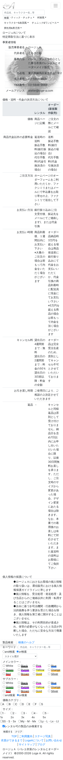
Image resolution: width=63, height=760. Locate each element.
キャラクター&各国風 (15, 22)
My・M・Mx (28, 721)
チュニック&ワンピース (44, 22)
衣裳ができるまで (12, 740)
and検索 (10, 651)
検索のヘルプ (26, 642)
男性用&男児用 (12, 27)
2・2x (14, 715)
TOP (14, 736)
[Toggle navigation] (55, 5)
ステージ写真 (43, 736)
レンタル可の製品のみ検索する (23, 726)
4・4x (35, 715)
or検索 (23, 651)
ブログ (41, 744)
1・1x (3, 715)
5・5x (46, 715)
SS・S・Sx (9, 721)
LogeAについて (34, 740)
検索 (6, 17)
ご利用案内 (25, 736)
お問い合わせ (54, 740)
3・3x (24, 715)
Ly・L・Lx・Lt (50, 721)
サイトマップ (27, 744)
